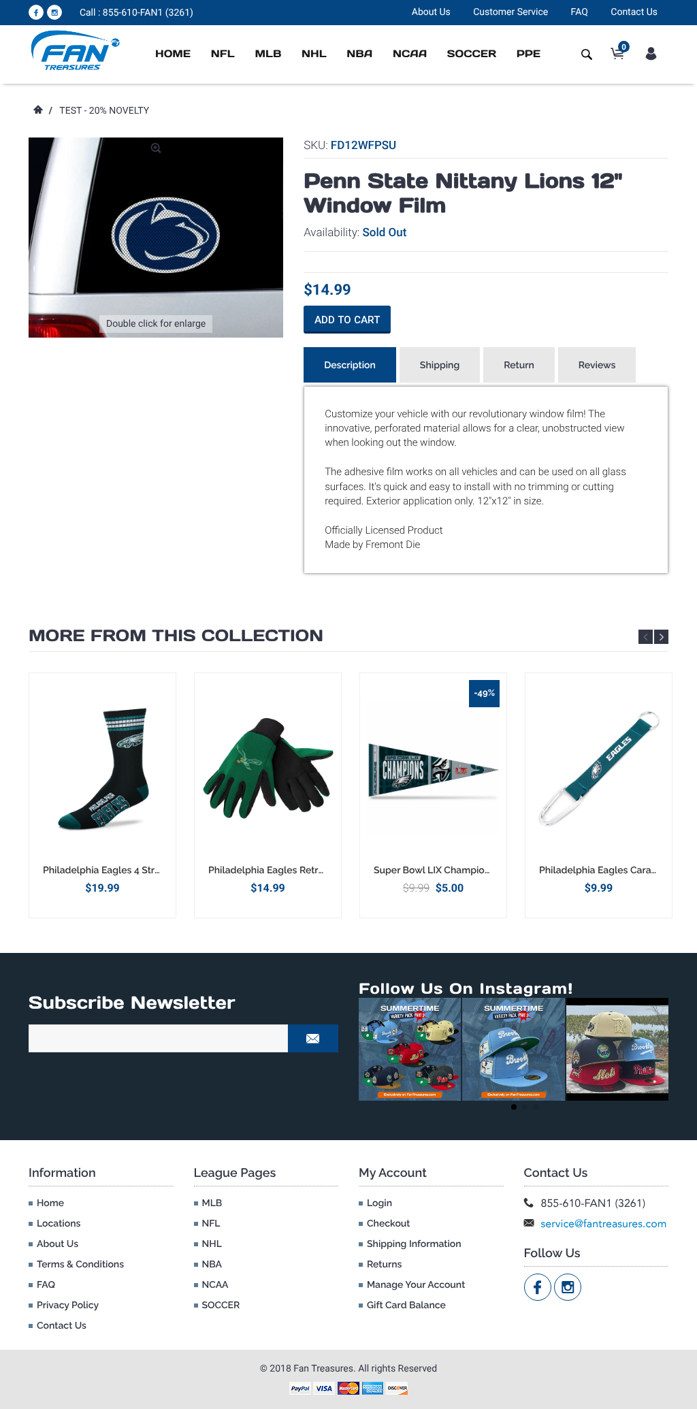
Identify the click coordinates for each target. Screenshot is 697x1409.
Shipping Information (414, 1244)
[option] (102, 795)
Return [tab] (519, 365)
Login (379, 1203)
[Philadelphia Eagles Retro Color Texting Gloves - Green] (267, 768)
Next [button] (661, 637)
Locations (58, 1223)
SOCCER (471, 54)
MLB (268, 54)
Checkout (388, 1223)
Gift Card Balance (406, 1305)
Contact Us (634, 12)
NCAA (410, 54)
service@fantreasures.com (604, 1223)
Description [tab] (350, 365)
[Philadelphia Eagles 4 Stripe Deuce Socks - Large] (102, 768)
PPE (528, 54)
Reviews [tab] (597, 365)
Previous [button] (645, 637)
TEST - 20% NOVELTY (104, 111)
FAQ (579, 12)
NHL (314, 54)
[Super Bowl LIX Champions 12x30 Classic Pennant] (433, 768)
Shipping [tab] (439, 365)
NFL (223, 54)
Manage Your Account (416, 1285)
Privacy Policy (68, 1305)
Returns (384, 1264)
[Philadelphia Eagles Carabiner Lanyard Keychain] (598, 768)
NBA (359, 54)
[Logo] (76, 50)
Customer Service (510, 12)
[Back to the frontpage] (37, 111)
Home (173, 54)
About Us (431, 12)
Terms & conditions (80, 1264)
